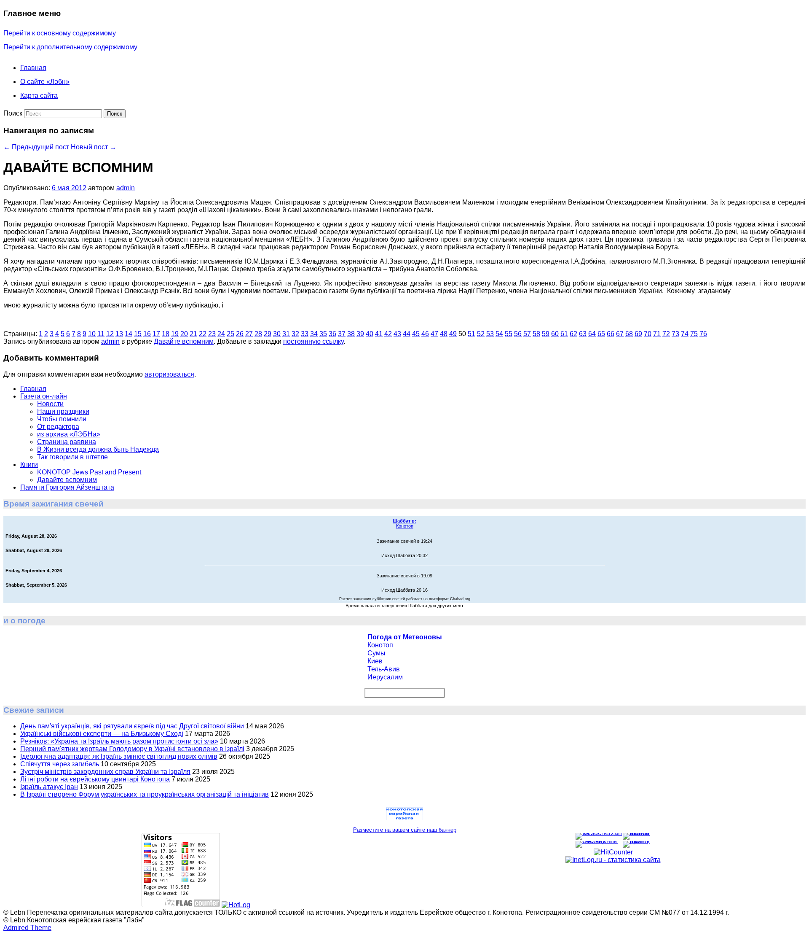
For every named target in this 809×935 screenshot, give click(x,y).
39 (360, 333)
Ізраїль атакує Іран (49, 786)
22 (202, 333)
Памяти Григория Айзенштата (67, 487)
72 (666, 333)
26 (240, 333)
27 (249, 333)
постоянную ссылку (313, 341)
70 (647, 333)
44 (406, 333)
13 (119, 333)
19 (175, 333)
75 (694, 333)
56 (518, 333)
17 (156, 333)
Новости (50, 403)
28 (258, 333)
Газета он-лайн (43, 396)
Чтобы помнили (61, 419)
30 (277, 333)
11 (100, 333)
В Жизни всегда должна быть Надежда (98, 449)
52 (481, 333)
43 (397, 333)
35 (323, 333)
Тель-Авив (383, 669)
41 (379, 333)
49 (453, 333)
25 (230, 333)
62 (573, 333)
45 (416, 333)
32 (295, 333)
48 (443, 333)
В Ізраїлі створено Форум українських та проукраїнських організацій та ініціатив (144, 794)
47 (434, 333)
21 (193, 333)
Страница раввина (66, 441)
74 (684, 333)
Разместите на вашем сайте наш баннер (404, 830)
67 (620, 333)
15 (138, 333)
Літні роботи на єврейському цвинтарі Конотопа (95, 779)
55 (508, 333)
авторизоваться (169, 374)
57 (527, 333)
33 (304, 333)
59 (545, 333)
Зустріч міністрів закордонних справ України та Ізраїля (105, 771)
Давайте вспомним (184, 341)
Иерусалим (385, 677)
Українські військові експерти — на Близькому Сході (101, 733)
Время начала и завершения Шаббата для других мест (404, 605)
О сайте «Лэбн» (45, 81)
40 (369, 333)
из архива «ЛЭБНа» (68, 434)
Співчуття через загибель (59, 764)
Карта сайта (39, 95)
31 (286, 333)
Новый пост (93, 147)
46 (425, 333)
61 (564, 333)
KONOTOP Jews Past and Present (89, 472)
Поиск (12, 113)
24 (221, 333)
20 (184, 333)
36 (332, 333)
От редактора (58, 426)
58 (536, 333)
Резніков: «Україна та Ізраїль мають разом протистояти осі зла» (119, 741)
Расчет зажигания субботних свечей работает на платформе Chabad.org (404, 599)
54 (499, 333)
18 (165, 333)
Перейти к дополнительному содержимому (70, 47)
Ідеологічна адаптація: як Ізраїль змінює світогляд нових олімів (118, 756)
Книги (29, 464)
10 (92, 333)
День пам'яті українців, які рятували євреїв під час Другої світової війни (132, 726)
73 (675, 333)
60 (555, 333)
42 (388, 333)
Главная (33, 67)
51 (471, 333)
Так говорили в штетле (72, 457)
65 (601, 333)
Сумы (376, 653)
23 (212, 333)
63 (583, 333)
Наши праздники (63, 411)
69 (638, 333)
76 (703, 333)
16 (147, 333)
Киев (375, 661)
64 (592, 333)
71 (657, 333)
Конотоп (404, 523)
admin (125, 187)
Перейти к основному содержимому (59, 33)
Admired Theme (27, 927)
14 (128, 333)
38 (351, 333)
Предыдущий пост (36, 147)
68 (629, 333)
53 (490, 333)
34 (314, 333)
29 (267, 333)
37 (342, 333)
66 (610, 333)
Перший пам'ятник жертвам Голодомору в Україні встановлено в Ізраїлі (132, 748)
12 (110, 333)
